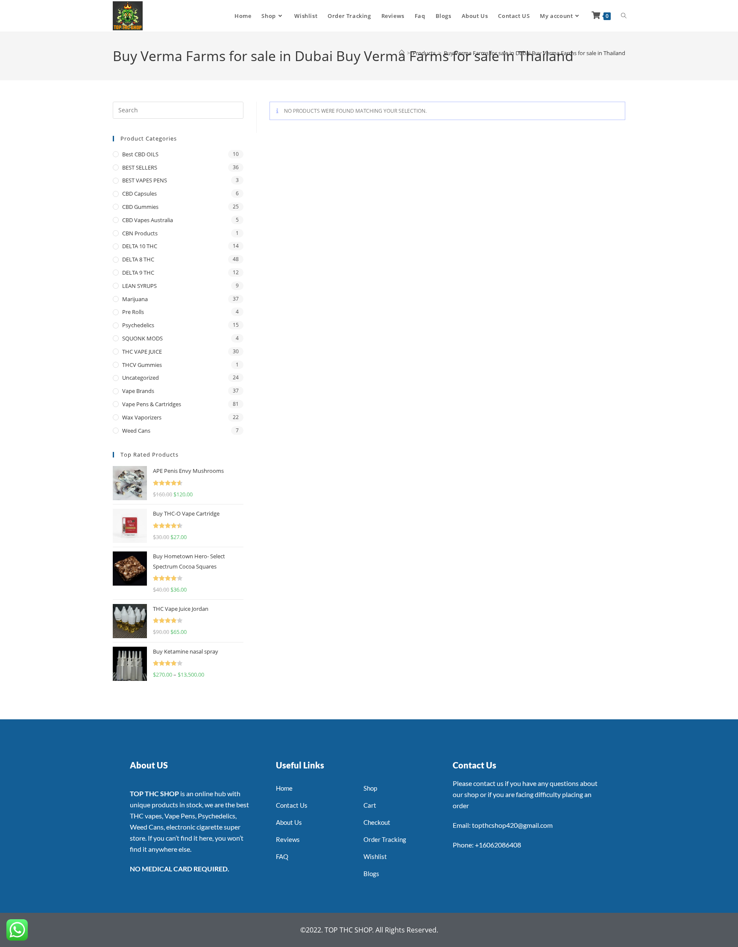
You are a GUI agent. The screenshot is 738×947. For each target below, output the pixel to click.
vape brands (138, 391)
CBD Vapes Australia (147, 220)
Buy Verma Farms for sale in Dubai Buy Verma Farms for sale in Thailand (534, 53)
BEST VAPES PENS (144, 180)
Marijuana (135, 299)
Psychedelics (138, 325)
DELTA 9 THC (138, 272)
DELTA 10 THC (139, 246)
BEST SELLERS (139, 167)
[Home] (401, 53)
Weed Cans (136, 430)
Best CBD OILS (140, 154)
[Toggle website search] (624, 16)
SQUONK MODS (142, 338)
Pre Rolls (133, 312)
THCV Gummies (142, 365)
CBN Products (140, 233)
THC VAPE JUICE (142, 351)
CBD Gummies (140, 207)
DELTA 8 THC (138, 259)
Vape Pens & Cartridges (151, 404)
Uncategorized (140, 377)
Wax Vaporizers (141, 417)
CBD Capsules (139, 193)
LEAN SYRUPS (139, 286)
